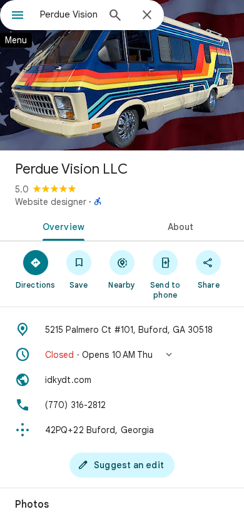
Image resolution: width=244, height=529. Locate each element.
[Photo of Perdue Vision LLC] (122, 75)
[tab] (61, 226)
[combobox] (69, 14)
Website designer (50, 201)
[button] (122, 354)
